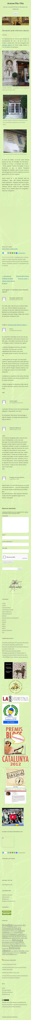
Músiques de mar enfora (8, 901)
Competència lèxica (8, 931)
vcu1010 (6, 265)
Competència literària (11, 928)
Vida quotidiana (8, 954)
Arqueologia (17, 925)
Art (24, 925)
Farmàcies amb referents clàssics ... (17, 325)
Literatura (6, 938)
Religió (12, 951)
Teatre (4, 953)
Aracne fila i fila (15, 3)
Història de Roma (14, 936)
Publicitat (5, 948)
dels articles (6, 990)
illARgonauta (5, 899)
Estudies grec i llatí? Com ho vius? (10, 972)
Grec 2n (26, 257)
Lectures (24, 936)
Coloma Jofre (14, 249)
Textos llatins (10, 952)
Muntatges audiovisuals (10, 942)
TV (15, 953)
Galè (24, 259)
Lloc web (4, 548)
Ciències (19, 927)
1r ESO (4, 603)
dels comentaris (7, 992)
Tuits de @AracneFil (7, 884)
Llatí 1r (3, 624)
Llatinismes (15, 938)
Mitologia (17, 940)
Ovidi (17, 944)
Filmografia (5, 935)
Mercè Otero (6, 249)
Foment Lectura (17, 934)
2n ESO (4, 605)
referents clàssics (7, 45)
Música (21, 942)
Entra (3, 988)
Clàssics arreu (5, 897)
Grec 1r (22, 257)
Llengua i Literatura (7, 630)
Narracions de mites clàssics (8, 943)
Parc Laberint (22, 943)
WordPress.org (6, 994)
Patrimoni (6, 945)
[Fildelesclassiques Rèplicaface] (8, 847)
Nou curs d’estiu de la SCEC (9, 964)
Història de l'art (16, 261)
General (17, 257)
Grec (26, 934)
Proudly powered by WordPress (10, 1017)
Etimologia (14, 259)
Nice (21, 261)
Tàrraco (18, 952)
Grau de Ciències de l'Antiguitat (10, 618)
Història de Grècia (6, 261)
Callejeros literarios (7, 895)
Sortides (26, 951)
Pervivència (16, 945)
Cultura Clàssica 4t (7, 613)
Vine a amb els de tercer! (19, 657)
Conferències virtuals (7, 609)
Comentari (5, 516)
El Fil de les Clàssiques (10, 960)
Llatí (22, 938)
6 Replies (4, 34)
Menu (15, 13)
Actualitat (7, 924)
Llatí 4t (3, 259)
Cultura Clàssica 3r (7, 611)
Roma (16, 951)
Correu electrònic (7, 541)
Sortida (21, 951)
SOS (3, 632)
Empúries (11, 932)
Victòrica (15, 263)
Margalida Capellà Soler (16, 298)
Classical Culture (6, 607)
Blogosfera (4, 927)
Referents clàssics (11, 949)
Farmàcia (20, 259)
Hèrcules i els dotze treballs (13, 651)
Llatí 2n (4, 626)
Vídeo (15, 954)
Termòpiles (9, 263)
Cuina (16, 930)
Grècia (5, 936)
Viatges (23, 952)
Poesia (24, 946)
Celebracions (12, 927)
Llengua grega (8, 940)
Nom (4, 535)
